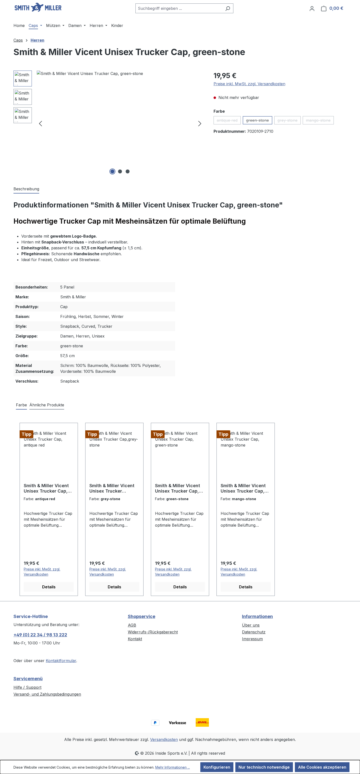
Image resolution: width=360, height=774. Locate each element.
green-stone (259, 121)
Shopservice (141, 616)
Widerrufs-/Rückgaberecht (153, 631)
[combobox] (178, 8)
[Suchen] (227, 8)
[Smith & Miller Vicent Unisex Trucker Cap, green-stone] (120, 123)
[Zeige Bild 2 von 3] (120, 171)
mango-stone (320, 121)
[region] (109, 123)
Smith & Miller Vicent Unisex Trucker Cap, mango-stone (243, 488)
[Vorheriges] (40, 123)
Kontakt (135, 638)
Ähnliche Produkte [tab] (46, 404)
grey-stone (289, 121)
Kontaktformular (61, 660)
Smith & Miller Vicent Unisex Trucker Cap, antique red (46, 488)
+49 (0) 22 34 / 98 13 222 (40, 634)
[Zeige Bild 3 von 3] (128, 171)
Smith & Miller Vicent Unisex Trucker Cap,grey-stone (111, 488)
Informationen (257, 616)
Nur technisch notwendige (264, 767)
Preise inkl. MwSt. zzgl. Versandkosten (249, 83)
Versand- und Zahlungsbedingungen (47, 694)
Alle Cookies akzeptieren (322, 767)
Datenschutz (253, 631)
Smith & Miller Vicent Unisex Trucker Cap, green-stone (177, 488)
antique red (229, 121)
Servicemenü (28, 678)
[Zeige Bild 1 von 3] (112, 171)
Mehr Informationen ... (172, 767)
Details (49, 586)
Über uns (251, 625)
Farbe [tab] (21, 404)
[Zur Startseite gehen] (37, 7)
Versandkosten (164, 739)
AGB (132, 625)
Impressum (252, 638)
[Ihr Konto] (312, 8)
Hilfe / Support (27, 687)
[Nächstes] (200, 123)
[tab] (26, 189)
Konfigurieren (217, 767)
